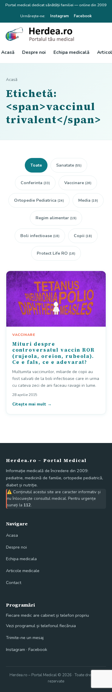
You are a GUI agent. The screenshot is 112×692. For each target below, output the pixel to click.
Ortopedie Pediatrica (39, 200)
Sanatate (69, 165)
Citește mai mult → (32, 404)
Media (88, 200)
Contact (13, 582)
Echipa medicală (71, 52)
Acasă (7, 52)
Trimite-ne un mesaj (25, 638)
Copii (83, 236)
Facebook (83, 16)
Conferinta (35, 183)
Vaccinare (77, 183)
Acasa (12, 535)
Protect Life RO (56, 253)
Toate (36, 165)
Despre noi (34, 52)
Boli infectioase (39, 236)
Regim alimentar (56, 218)
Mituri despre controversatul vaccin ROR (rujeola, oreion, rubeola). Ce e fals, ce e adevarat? (53, 353)
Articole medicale (22, 571)
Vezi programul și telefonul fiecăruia (41, 626)
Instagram (59, 16)
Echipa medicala (21, 559)
